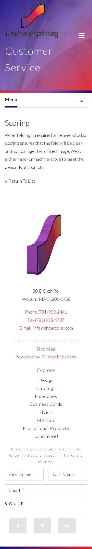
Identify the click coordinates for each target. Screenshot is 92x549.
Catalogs (46, 388)
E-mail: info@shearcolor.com (46, 328)
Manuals (46, 420)
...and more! (46, 436)
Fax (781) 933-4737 (46, 320)
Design (46, 380)
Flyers (46, 412)
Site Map (46, 349)
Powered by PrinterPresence (46, 356)
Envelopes (46, 396)
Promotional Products (46, 428)
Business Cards (46, 404)
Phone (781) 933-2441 (46, 312)
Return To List (22, 181)
